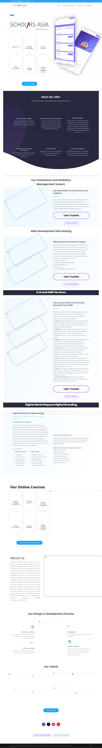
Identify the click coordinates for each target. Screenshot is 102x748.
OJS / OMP (55, 308)
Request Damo (70, 223)
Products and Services (69, 5)
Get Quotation (70, 284)
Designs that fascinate (41, 735)
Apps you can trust (60, 735)
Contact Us (89, 5)
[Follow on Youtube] (58, 724)
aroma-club (24, 127)
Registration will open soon (29, 542)
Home (59, 5)
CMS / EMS (56, 196)
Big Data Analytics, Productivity (21, 416)
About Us (81, 5)
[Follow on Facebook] (43, 724)
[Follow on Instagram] (53, 724)
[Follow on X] (48, 724)
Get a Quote (29, 83)
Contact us (50, 710)
